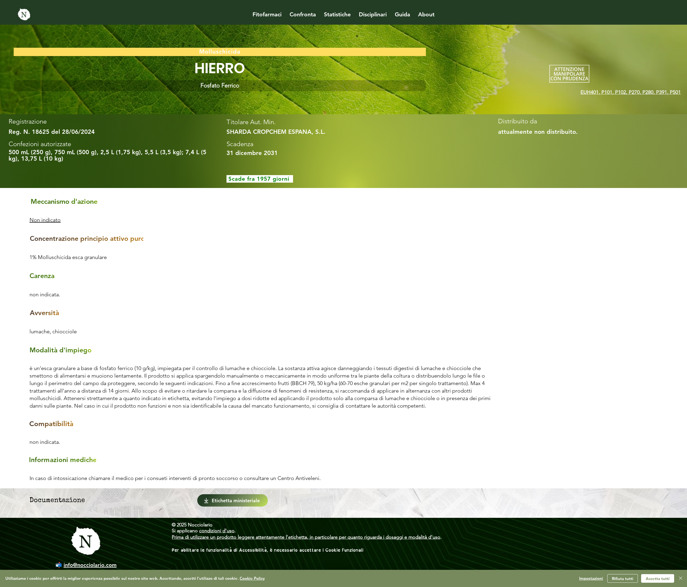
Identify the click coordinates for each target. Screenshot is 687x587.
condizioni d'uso (217, 531)
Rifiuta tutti (622, 578)
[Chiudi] (680, 578)
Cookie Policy (252, 578)
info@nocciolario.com (90, 565)
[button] (220, 85)
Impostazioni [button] (591, 578)
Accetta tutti (658, 578)
